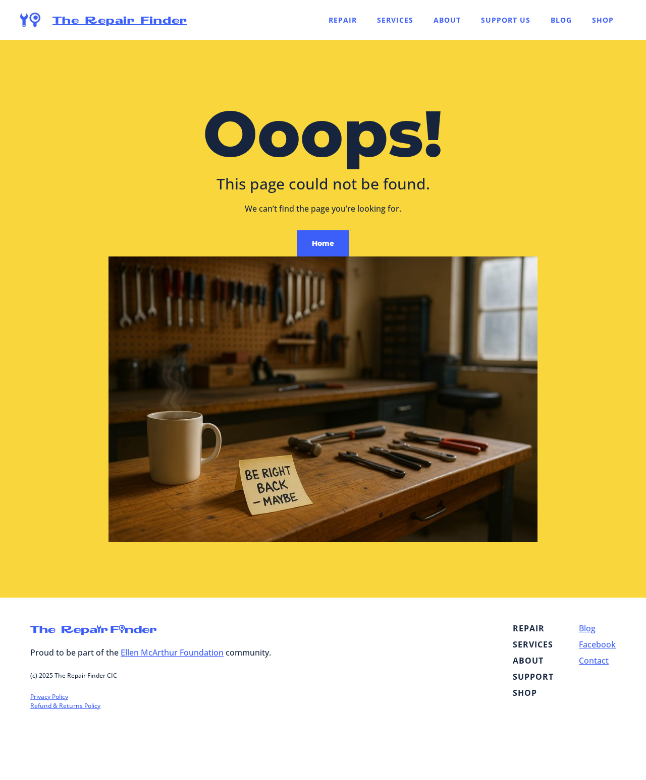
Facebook (597, 644)
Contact (594, 660)
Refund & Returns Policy (65, 705)
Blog (587, 628)
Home (323, 243)
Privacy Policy (49, 696)
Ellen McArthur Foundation (172, 652)
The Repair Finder (119, 20)
